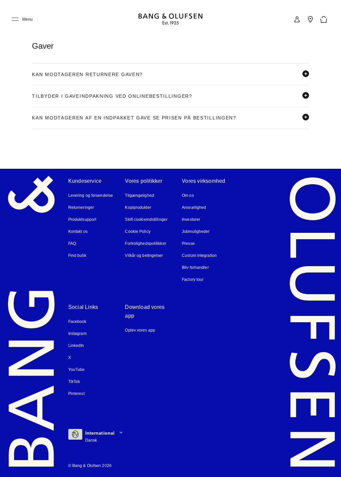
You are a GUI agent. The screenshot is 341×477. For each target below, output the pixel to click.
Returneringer (81, 207)
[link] (297, 19)
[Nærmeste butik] (310, 19)
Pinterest (76, 393)
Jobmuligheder (195, 231)
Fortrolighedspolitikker (145, 243)
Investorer (191, 219)
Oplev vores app (140, 330)
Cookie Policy (137, 231)
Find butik (77, 255)
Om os (188, 195)
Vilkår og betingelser (144, 255)
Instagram (77, 333)
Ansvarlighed (194, 207)
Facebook (77, 321)
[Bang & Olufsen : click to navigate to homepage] (170, 19)
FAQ (72, 243)
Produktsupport (82, 219)
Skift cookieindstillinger (146, 219)
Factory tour (192, 279)
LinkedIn (76, 345)
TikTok (74, 381)
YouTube (76, 369)
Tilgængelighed (139, 195)
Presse (188, 243)
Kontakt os (78, 231)
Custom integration (199, 255)
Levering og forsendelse (90, 195)
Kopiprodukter (138, 207)
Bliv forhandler (195, 267)
